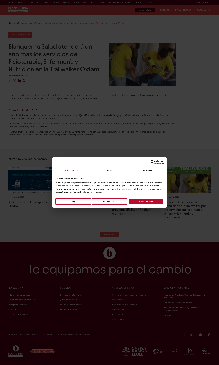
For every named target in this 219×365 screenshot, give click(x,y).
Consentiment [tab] (71, 170)
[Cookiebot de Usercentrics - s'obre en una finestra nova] (153, 162)
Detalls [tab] (109, 170)
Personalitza (108, 201)
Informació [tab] (147, 170)
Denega (73, 201)
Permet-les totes (146, 201)
